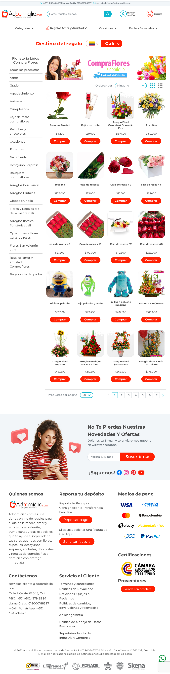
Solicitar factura (76, 541)
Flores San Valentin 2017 (24, 248)
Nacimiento (18, 157)
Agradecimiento (22, 93)
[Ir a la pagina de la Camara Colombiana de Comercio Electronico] (138, 568)
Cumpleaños (19, 109)
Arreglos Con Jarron (24, 185)
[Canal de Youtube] (141, 472)
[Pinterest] (133, 472)
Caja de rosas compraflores (19, 119)
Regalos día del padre (26, 274)
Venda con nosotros (138, 589)
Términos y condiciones (76, 583)
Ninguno (123, 85)
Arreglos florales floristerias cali (22, 223)
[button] (151, 86)
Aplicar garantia (71, 615)
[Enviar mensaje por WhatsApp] (162, 658)
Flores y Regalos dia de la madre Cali (24, 211)
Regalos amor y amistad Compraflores (21, 262)
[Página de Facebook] (119, 472)
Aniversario (18, 101)
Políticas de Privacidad (76, 589)
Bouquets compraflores (19, 175)
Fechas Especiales (142, 28)
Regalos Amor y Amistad (67, 28)
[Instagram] (126, 472)
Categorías (23, 28)
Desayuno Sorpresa (24, 165)
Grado (14, 85)
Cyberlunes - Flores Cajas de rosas (24, 235)
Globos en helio (21, 200)
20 (84, 394)
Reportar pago (75, 520)
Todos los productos (24, 70)
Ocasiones (106, 28)
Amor (14, 77)
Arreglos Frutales (22, 193)
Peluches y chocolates (18, 131)
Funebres (17, 149)
